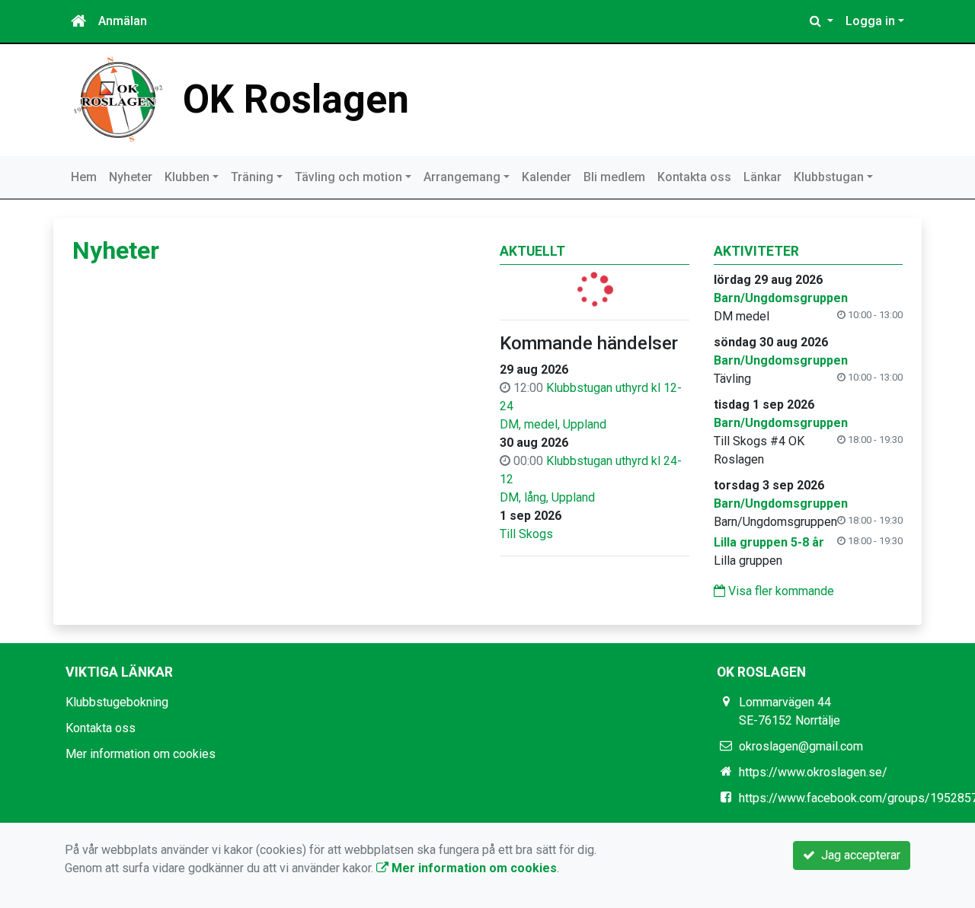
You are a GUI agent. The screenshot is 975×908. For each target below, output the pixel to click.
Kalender (546, 177)
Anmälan (122, 21)
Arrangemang (462, 177)
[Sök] (821, 21)
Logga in (870, 21)
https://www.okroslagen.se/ (813, 772)
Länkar (762, 177)
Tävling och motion (348, 177)
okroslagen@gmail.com (801, 746)
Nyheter (130, 177)
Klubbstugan (829, 177)
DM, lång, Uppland (547, 497)
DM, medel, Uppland (553, 424)
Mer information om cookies (141, 754)
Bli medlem (614, 177)
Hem (84, 177)
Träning (252, 177)
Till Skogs (526, 534)
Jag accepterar (857, 855)
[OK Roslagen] (118, 98)
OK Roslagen (296, 99)
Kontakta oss (694, 177)
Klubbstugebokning (117, 702)
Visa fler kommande (779, 591)
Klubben (187, 177)
